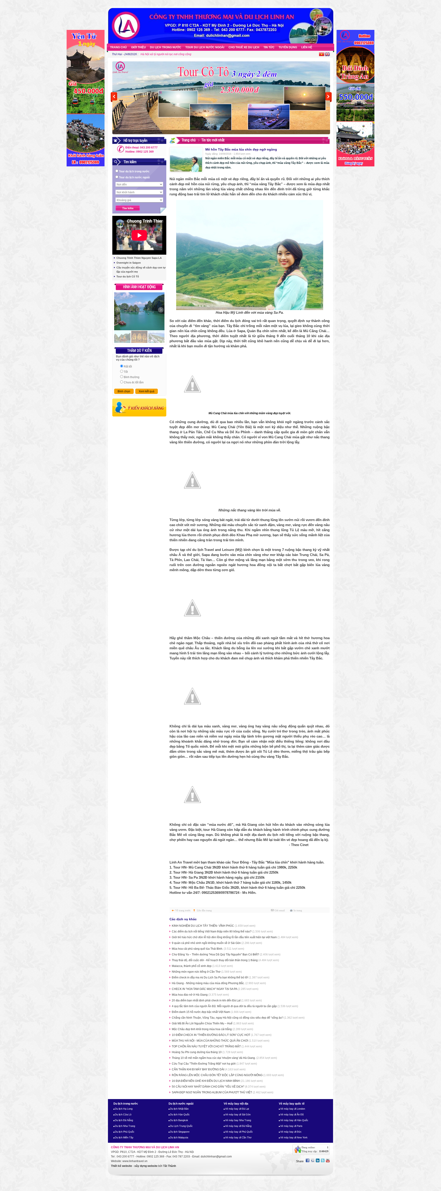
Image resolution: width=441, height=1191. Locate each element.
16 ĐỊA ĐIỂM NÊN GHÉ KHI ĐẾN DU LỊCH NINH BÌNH (217, 1081)
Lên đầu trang (204, 910)
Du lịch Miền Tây (124, 1137)
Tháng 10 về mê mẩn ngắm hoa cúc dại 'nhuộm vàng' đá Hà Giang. (224, 1058)
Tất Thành (169, 1166)
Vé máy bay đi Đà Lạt (237, 1108)
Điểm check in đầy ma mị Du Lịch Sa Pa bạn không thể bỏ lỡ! (220, 977)
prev (114, 97)
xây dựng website (146, 1166)
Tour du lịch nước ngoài (134, 177)
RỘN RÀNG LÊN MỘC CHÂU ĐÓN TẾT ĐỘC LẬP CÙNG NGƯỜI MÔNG (228, 1075)
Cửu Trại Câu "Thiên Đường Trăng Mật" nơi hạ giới (214, 1063)
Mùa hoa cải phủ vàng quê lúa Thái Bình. (208, 948)
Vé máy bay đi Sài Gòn (238, 1114)
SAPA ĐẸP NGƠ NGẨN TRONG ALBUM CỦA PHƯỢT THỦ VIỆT (222, 1092)
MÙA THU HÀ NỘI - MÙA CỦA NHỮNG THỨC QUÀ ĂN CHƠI (220, 1040)
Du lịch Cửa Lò (123, 1114)
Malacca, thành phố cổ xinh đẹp (202, 966)
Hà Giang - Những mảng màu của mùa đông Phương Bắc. (219, 983)
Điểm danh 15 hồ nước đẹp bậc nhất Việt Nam (211, 1012)
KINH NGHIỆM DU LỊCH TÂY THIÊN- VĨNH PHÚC (213, 925)
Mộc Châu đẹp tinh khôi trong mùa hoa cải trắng (212, 1029)
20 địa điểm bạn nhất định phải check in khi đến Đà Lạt (217, 1000)
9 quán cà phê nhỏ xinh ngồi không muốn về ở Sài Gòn (217, 943)
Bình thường (131, 377)
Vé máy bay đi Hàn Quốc (294, 1120)
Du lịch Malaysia (179, 1137)
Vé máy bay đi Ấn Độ (292, 1114)
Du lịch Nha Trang (125, 1126)
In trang (298, 910)
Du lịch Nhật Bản (179, 1108)
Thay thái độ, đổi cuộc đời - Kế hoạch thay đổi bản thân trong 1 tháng (225, 960)
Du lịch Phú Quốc (124, 1131)
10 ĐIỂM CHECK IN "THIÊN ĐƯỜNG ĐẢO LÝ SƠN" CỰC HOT (221, 1035)
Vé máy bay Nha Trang (238, 1120)
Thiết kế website (121, 1166)
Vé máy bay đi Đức (291, 1131)
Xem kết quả (146, 391)
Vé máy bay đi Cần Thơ (238, 1137)
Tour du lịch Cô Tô (127, 276)
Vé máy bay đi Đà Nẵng (238, 1126)
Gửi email (279, 910)
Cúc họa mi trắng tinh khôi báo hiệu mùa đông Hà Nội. (174, 54)
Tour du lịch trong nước (134, 171)
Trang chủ (189, 139)
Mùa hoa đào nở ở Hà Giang (200, 994)
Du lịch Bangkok (179, 1120)
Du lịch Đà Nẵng (124, 1120)
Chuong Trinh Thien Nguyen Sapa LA (139, 257)
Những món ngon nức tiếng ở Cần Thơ (207, 971)
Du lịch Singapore (179, 1131)
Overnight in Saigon (128, 262)
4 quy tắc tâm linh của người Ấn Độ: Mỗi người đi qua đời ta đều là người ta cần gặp (235, 1006)
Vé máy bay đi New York (294, 1137)
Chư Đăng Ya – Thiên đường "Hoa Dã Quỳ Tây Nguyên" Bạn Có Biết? (226, 954)
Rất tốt (128, 366)
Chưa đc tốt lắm (134, 382)
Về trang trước (183, 910)
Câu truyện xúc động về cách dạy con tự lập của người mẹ (141, 269)
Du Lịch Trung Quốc (181, 1126)
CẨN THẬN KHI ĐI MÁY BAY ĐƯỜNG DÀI (209, 1069)
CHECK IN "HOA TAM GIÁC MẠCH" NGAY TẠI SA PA (215, 989)
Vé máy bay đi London (292, 1108)
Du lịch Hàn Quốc (180, 1114)
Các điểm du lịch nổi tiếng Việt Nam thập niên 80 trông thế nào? (222, 931)
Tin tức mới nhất (212, 139)
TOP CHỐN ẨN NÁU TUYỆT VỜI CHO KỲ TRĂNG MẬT (217, 1046)
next (328, 97)
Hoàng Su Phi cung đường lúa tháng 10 (207, 1052)
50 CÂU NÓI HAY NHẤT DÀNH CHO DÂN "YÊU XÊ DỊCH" (219, 1086)
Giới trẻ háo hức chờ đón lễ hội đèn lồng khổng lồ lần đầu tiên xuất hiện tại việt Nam (235, 937)
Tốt (126, 371)
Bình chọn (124, 391)
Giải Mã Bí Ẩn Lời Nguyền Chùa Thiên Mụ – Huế (213, 1023)
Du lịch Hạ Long (124, 1108)
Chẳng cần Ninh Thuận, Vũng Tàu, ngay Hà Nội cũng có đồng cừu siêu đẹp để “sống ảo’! (238, 1017)
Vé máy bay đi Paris (291, 1126)
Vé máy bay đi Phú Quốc (239, 1131)
